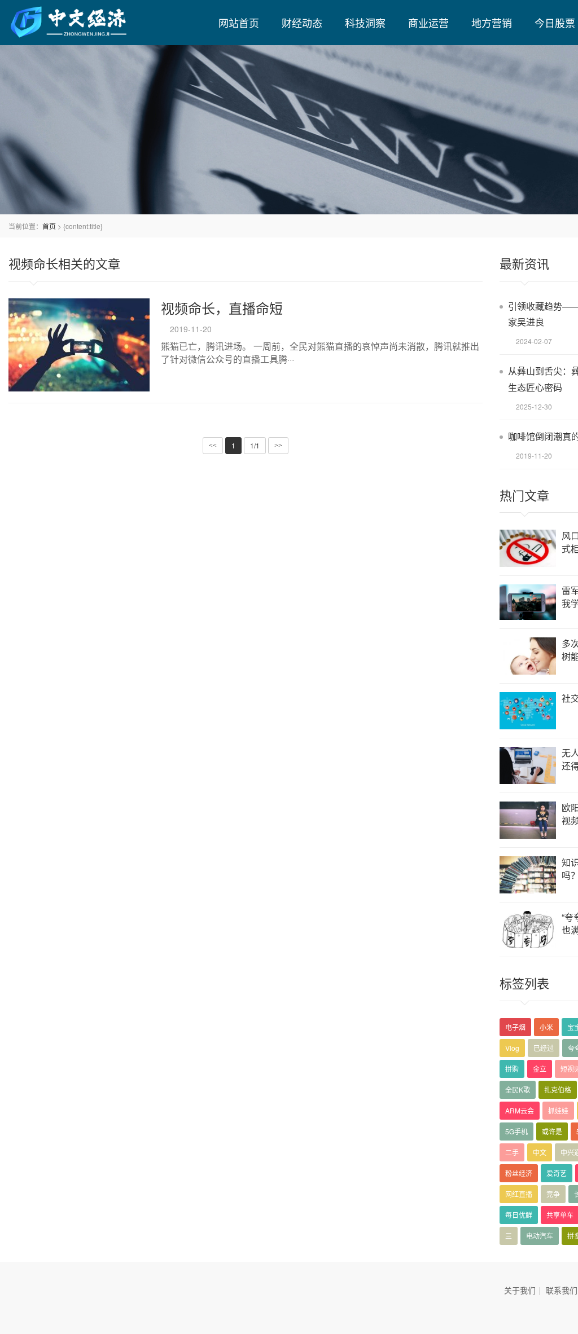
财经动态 (302, 22)
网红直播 (518, 1194)
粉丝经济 (518, 1173)
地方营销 (491, 22)
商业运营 (428, 22)
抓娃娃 (558, 1110)
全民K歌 (517, 1089)
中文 (539, 1152)
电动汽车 (539, 1235)
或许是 (552, 1131)
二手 (512, 1152)
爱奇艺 (556, 1173)
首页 (49, 226)
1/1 (255, 445)
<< (213, 446)
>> (278, 446)
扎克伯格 (557, 1089)
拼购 (512, 1068)
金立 (539, 1068)
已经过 (543, 1048)
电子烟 (515, 1027)
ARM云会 (519, 1110)
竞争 (553, 1194)
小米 (546, 1027)
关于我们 (520, 1290)
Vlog (512, 1048)
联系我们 (561, 1290)
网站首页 (238, 22)
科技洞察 (365, 22)
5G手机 (516, 1131)
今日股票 (555, 22)
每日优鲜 (518, 1214)
